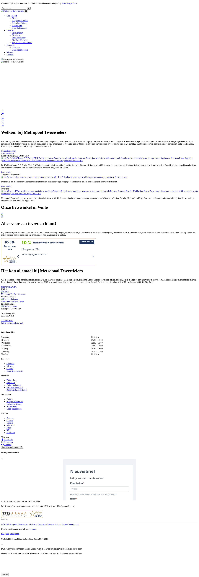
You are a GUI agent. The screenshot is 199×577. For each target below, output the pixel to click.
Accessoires (17, 25)
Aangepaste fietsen (20, 20)
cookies (33, 529)
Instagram (8, 442)
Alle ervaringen (87, 242)
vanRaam (10, 432)
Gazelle (9, 423)
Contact (9, 55)
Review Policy (53, 524)
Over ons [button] (10, 45)
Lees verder (6, 172)
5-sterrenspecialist (69, 3)
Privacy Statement (38, 524)
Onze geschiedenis (20, 50)
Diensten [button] (10, 30)
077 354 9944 (7, 320)
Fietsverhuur (17, 33)
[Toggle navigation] (26, 11)
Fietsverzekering (19, 38)
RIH (8, 430)
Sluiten (5, 574)
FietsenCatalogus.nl (70, 524)
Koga (8, 428)
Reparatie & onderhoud (22, 42)
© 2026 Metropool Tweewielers (14, 524)
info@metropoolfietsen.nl (12, 323)
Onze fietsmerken (19, 28)
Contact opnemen (8, 151)
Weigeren (5, 533)
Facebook (8, 439)
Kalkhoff (10, 425)
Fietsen (15, 18)
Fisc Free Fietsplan (20, 40)
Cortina (9, 420)
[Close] (2, 458)
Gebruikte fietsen (19, 23)
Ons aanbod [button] (11, 16)
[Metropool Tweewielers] (12, 11)
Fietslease (16, 35)
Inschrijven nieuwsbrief (11, 447)
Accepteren (14, 533)
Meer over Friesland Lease (12, 301)
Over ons (16, 47)
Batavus (9, 418)
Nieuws (9, 52)
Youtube (7, 444)
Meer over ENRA (9, 287)
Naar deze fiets (7, 153)
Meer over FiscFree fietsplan (13, 294)
